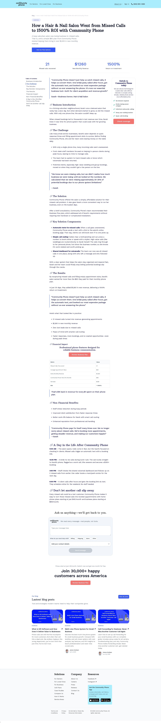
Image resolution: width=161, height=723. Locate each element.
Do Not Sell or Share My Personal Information (76, 712)
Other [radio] (94, 538)
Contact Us (75, 690)
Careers (74, 682)
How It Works (59, 696)
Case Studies (59, 690)
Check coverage (123, 121)
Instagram (91, 682)
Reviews (74, 687)
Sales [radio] (87, 538)
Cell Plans (58, 687)
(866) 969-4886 (139, 4)
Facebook (91, 679)
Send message (80, 550)
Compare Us (58, 693)
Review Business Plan (80, 354)
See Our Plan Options (44, 50)
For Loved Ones (45, 4)
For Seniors (34, 4)
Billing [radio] (73, 538)
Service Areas (59, 699)
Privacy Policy (64, 712)
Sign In (126, 4)
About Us (117, 4)
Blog (72, 693)
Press (73, 685)
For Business (57, 4)
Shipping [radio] (80, 538)
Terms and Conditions (54, 712)
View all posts (123, 596)
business (36, 20)
